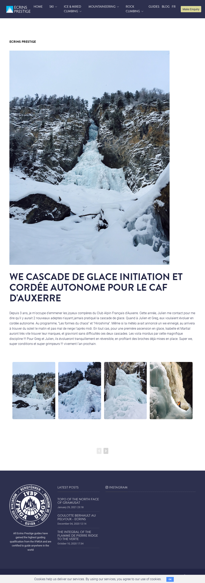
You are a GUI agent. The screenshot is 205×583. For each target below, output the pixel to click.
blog (166, 6)
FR (174, 6)
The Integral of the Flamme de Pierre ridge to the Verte (77, 535)
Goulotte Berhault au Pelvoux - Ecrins (76, 517)
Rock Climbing (133, 9)
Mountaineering (102, 6)
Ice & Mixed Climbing (72, 9)
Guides (154, 6)
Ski (51, 6)
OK (170, 579)
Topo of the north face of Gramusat (78, 501)
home (38, 6)
